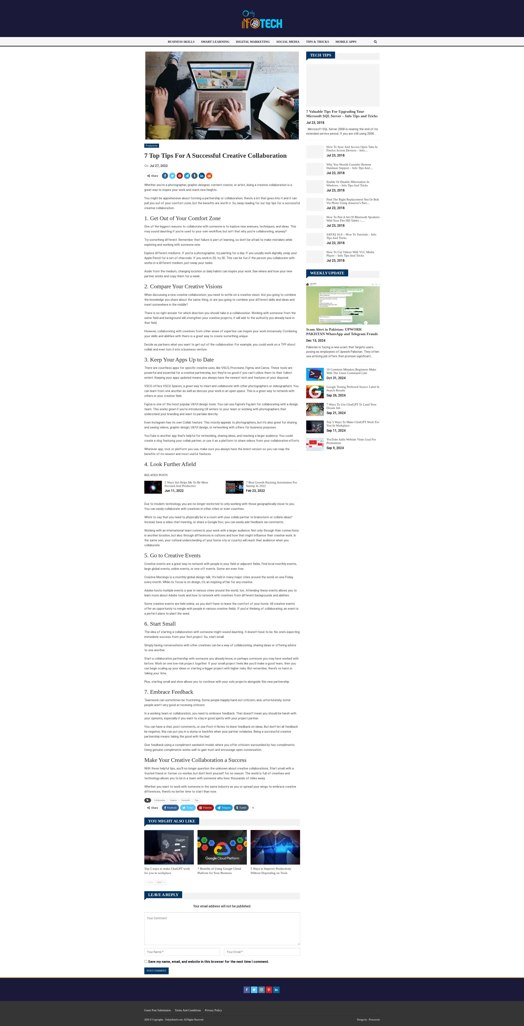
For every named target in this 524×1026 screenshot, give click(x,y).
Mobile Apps (345, 41)
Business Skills (181, 41)
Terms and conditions (188, 1010)
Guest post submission (157, 1010)
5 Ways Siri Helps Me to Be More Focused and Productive (186, 484)
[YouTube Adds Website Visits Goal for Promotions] (315, 444)
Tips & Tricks (317, 41)
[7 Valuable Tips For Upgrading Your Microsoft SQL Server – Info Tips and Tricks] (343, 85)
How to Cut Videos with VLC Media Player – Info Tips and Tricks (350, 253)
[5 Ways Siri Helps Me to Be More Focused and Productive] (153, 487)
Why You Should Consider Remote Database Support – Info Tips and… (349, 166)
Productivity (152, 145)
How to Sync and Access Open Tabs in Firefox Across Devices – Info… (352, 148)
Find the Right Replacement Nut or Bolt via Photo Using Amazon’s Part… (352, 201)
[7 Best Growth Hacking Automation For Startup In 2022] (234, 487)
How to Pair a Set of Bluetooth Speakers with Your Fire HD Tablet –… (352, 218)
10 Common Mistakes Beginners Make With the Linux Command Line (351, 371)
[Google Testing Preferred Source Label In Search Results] (315, 391)
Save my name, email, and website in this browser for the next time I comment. (208, 962)
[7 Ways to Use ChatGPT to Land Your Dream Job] (315, 409)
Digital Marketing (253, 41)
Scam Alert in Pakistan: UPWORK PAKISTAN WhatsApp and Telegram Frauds (342, 331)
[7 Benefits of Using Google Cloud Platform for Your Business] (222, 847)
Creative (173, 800)
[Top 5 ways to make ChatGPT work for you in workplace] (169, 847)
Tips (196, 800)
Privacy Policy (213, 1010)
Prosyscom (374, 1019)
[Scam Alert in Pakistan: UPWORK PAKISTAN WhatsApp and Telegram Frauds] (343, 303)
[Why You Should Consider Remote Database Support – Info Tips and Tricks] (315, 169)
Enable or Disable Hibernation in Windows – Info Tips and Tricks (347, 183)
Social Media (287, 41)
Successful (185, 800)
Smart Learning (215, 41)
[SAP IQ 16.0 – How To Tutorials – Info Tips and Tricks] (315, 239)
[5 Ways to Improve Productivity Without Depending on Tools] (275, 847)
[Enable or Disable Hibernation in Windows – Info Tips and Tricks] (315, 186)
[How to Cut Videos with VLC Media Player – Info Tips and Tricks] (315, 257)
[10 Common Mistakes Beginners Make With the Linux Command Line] (315, 374)
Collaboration (159, 800)
